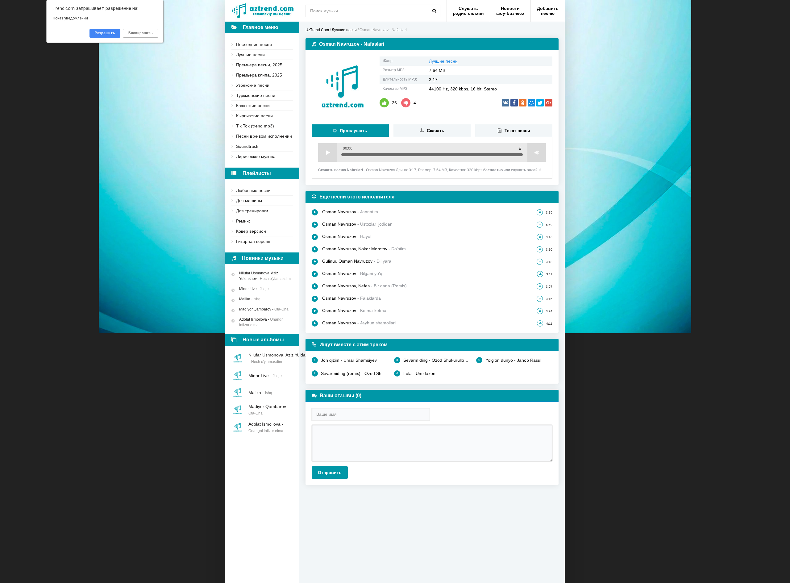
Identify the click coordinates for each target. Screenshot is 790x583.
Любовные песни (253, 190)
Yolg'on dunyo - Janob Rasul (509, 360)
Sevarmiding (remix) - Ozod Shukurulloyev (351, 373)
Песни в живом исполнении (264, 136)
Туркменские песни (255, 95)
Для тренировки (252, 210)
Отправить (330, 472)
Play (327, 152)
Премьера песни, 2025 (259, 64)
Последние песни (254, 44)
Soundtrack (247, 146)
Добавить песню (548, 11)
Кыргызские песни (254, 115)
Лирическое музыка (256, 156)
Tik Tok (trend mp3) (255, 125)
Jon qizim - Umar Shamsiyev (345, 360)
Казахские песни (253, 105)
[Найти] (434, 11)
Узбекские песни (252, 85)
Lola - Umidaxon (415, 373)
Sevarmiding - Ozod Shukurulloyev (433, 360)
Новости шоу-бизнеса (510, 11)
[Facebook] (514, 102)
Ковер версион (251, 231)
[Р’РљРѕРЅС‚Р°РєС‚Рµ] (505, 102)
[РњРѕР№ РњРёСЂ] (531, 102)
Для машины (249, 200)
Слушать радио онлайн (468, 11)
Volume (536, 152)
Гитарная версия (253, 241)
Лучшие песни (250, 54)
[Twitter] (540, 102)
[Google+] (548, 102)
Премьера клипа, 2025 (259, 75)
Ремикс (243, 221)
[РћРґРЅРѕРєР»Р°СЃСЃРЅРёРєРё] (522, 102)
